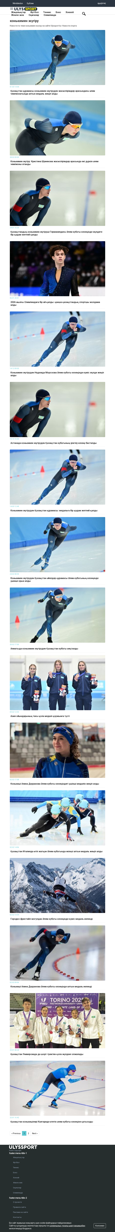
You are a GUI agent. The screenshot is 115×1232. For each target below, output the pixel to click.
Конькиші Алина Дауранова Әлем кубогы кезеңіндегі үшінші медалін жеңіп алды (55, 783)
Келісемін (99, 1226)
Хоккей (70, 12)
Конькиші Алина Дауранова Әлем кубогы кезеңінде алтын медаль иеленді (51, 986)
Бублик (30, 3)
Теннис (47, 12)
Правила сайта (19, 1207)
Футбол (34, 12)
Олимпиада (50, 15)
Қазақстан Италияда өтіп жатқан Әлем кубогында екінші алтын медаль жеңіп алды (57, 851)
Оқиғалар (34, 15)
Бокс (58, 12)
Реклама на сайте (20, 1212)
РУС (104, 3)
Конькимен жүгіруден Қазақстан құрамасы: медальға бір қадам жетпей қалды (54, 510)
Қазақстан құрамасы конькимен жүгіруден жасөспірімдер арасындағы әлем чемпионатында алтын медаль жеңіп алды (53, 92)
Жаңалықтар (18, 12)
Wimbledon (18, 3)
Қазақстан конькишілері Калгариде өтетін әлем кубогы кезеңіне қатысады (52, 1121)
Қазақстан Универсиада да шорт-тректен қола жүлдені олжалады (47, 1054)
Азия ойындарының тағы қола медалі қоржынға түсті (40, 716)
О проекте (17, 1202)
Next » (35, 1133)
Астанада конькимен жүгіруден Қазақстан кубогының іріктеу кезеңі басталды (54, 443)
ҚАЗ (100, 3)
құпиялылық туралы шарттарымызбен (67, 1226)
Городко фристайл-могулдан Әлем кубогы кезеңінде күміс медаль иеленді (52, 919)
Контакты (17, 1217)
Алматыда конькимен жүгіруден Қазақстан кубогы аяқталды (44, 648)
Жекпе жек (17, 15)
